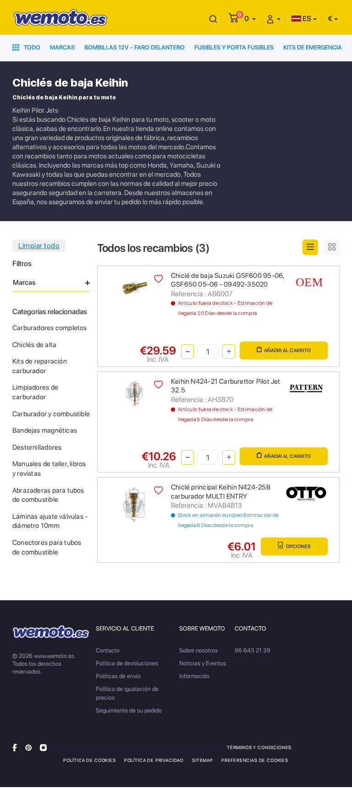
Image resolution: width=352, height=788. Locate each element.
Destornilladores (36, 447)
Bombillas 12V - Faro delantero (134, 47)
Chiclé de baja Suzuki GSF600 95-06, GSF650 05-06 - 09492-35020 (227, 280)
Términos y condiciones (259, 747)
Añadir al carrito (287, 350)
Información (194, 676)
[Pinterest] (28, 747)
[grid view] (332, 247)
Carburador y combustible (51, 414)
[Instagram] (43, 747)
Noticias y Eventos (202, 663)
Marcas (62, 47)
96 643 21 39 (252, 650)
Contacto (108, 650)
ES (306, 18)
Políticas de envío (118, 676)
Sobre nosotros (198, 650)
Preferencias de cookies (254, 760)
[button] (250, 18)
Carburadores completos (49, 328)
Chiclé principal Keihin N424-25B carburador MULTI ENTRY (220, 491)
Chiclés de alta (34, 345)
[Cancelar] (213, 18)
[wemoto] (50, 632)
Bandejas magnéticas (44, 430)
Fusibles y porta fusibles (234, 47)
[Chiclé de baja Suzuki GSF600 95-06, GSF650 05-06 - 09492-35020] (134, 286)
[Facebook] (14, 747)
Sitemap (202, 760)
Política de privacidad (154, 760)
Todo (31, 47)
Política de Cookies (89, 760)
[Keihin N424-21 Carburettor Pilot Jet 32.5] (134, 392)
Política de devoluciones (127, 663)
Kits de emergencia (312, 47)
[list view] (310, 247)
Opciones (298, 546)
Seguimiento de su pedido (129, 710)
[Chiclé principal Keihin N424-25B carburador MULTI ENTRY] (134, 504)
